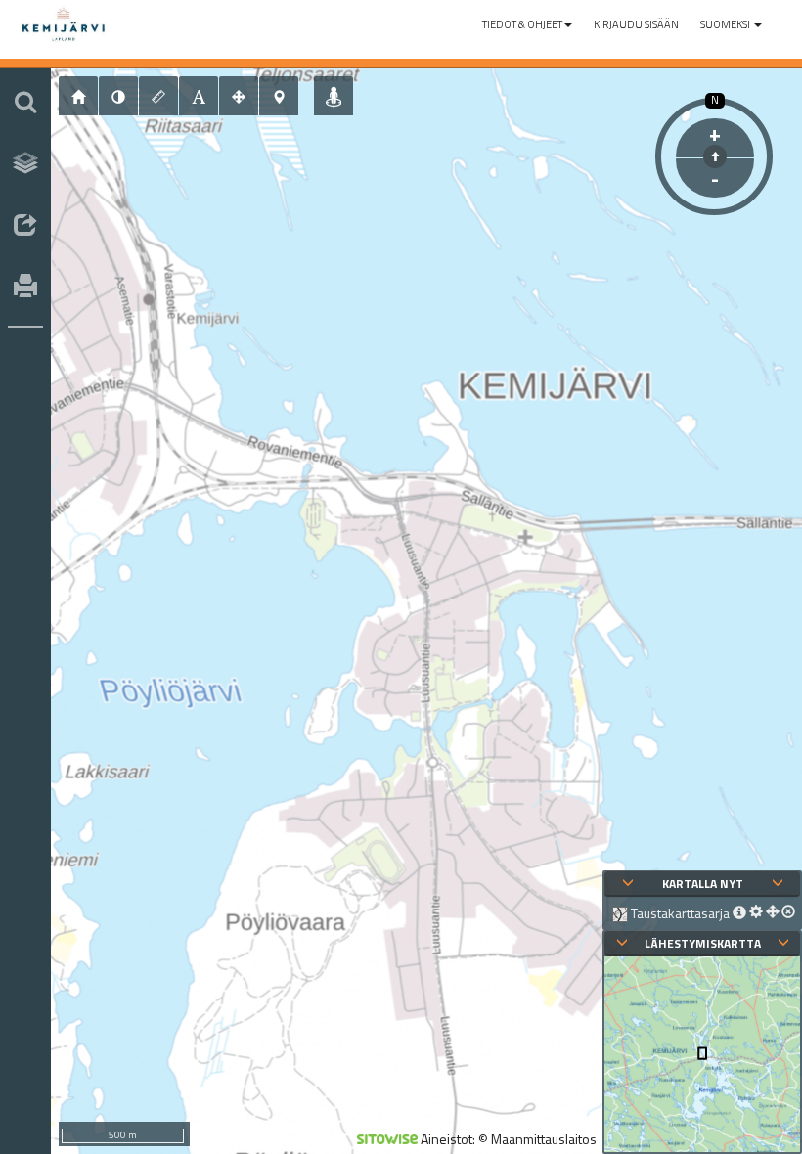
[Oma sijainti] (333, 95)
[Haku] (25, 101)
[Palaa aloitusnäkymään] (78, 95)
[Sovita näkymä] (238, 95)
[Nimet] (198, 95)
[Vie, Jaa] (25, 225)
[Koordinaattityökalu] (278, 95)
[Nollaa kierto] (715, 156)
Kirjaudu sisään (636, 24)
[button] (527, 24)
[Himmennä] (118, 95)
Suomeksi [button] (726, 24)
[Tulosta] (25, 287)
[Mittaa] (158, 95)
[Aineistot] (25, 163)
